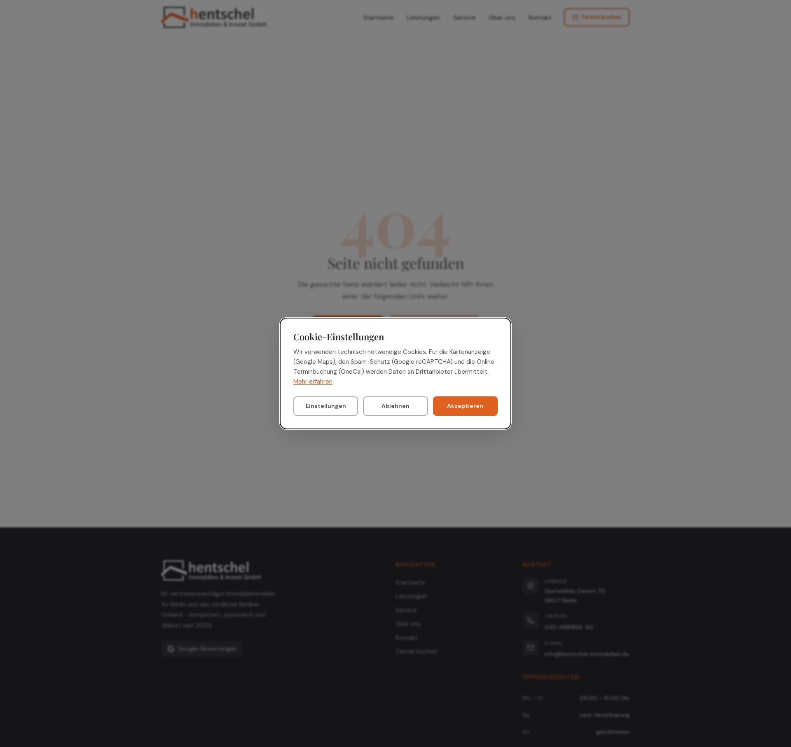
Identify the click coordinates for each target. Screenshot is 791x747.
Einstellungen (326, 406)
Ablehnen (395, 406)
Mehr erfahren (312, 382)
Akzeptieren (465, 406)
